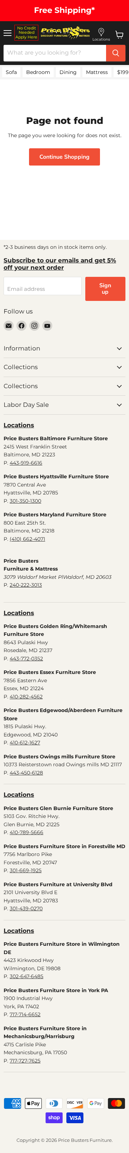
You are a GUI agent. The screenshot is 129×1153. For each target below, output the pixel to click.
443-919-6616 (26, 463)
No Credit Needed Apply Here (26, 32)
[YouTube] (47, 326)
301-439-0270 (26, 908)
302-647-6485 (26, 976)
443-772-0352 (26, 658)
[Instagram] (34, 326)
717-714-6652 (25, 1014)
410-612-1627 (25, 742)
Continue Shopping (64, 157)
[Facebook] (21, 326)
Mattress (97, 72)
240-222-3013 (26, 585)
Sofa (11, 72)
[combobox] (55, 53)
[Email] (9, 326)
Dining (68, 72)
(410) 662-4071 (27, 539)
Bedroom (38, 72)
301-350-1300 (25, 501)
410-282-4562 (26, 696)
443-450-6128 (26, 773)
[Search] (115, 53)
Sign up (105, 289)
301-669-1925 (26, 870)
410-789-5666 (26, 832)
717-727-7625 (25, 1060)
